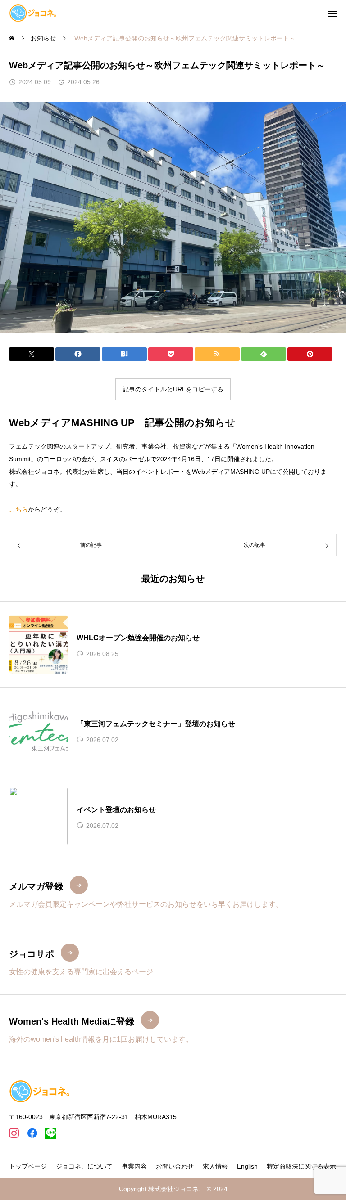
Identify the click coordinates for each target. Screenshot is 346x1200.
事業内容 (134, 1166)
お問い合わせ (175, 1166)
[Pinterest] (50, 1133)
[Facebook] (32, 1133)
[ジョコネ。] (33, 13)
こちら (18, 509)
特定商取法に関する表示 (301, 1166)
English (247, 1166)
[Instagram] (13, 1133)
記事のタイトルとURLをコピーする (173, 389)
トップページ (28, 1166)
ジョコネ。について (84, 1166)
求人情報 (215, 1166)
